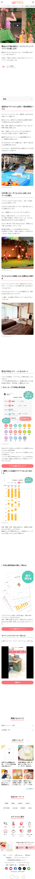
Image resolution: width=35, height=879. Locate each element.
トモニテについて (9, 862)
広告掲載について (24, 865)
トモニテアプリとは (23, 862)
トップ (3, 6)
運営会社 (27, 855)
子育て (8, 6)
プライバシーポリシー (20, 857)
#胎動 (13, 803)
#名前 (30, 808)
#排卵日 (20, 803)
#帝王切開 (6, 808)
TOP (4, 855)
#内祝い (28, 803)
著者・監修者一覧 (11, 865)
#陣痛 (6, 803)
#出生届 (15, 808)
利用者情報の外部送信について (16, 860)
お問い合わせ (18, 855)
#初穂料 (22, 808)
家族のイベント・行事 (18, 6)
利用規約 (8, 857)
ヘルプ (10, 855)
